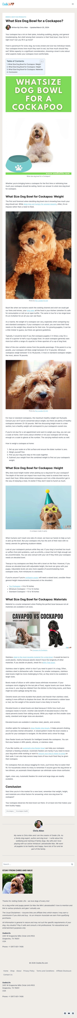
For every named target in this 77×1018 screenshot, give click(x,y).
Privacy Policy (28, 971)
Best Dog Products (19, 17)
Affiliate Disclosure (63, 971)
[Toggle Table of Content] (40, 61)
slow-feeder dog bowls (40, 728)
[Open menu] (73, 4)
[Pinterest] (73, 1013)
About (18, 971)
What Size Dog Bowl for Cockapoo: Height (25, 67)
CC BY (46, 300)
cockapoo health (22, 811)
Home (5, 971)
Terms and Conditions (45, 971)
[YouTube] (69, 1013)
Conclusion (13, 72)
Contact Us (7, 975)
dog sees (30, 310)
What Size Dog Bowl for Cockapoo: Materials (26, 69)
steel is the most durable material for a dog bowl (33, 657)
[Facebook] (65, 1013)
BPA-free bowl (49, 663)
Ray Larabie (39, 300)
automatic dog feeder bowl (34, 748)
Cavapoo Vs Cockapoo (40, 650)
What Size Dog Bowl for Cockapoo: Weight (24, 64)
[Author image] (8, 27)
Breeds (8, 17)
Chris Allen (24, 27)
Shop (12, 971)
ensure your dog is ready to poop (51, 754)
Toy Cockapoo (14, 586)
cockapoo (10, 811)
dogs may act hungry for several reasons (40, 204)
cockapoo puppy (31, 578)
